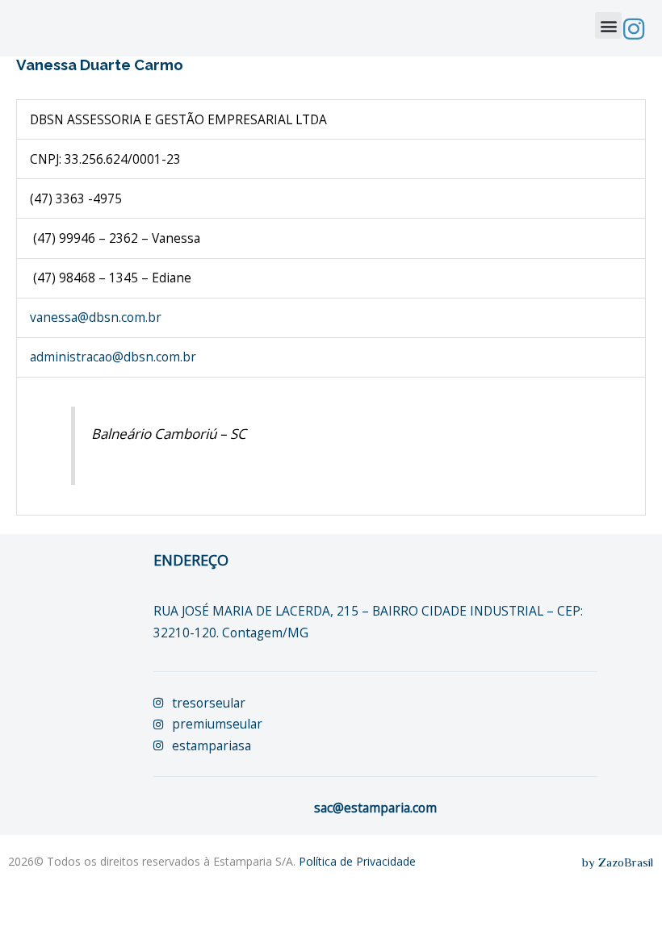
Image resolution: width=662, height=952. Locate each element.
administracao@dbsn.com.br (113, 356)
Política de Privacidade (357, 861)
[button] (608, 25)
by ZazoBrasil (617, 862)
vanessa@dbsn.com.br (95, 317)
